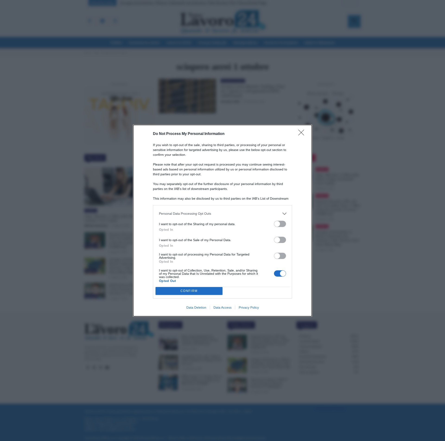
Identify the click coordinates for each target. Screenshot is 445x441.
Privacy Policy (249, 307)
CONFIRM (189, 291)
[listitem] (222, 213)
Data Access (222, 307)
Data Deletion (196, 307)
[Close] (302, 134)
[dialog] (222, 220)
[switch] (280, 224)
